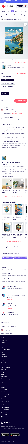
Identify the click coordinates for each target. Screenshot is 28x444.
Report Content (5, 322)
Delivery (3, 385)
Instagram (6, 407)
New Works (4, 345)
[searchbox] (14, 253)
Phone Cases (23, 11)
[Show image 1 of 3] (12, 59)
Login (2, 352)
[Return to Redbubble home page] (8, 6)
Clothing (9, 11)
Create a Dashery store (7, 379)
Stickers (17, 11)
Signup (3, 354)
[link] (7, 258)
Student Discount (5, 349)
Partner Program (5, 367)
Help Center (4, 389)
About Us (3, 362)
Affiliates (3, 369)
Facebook (6, 409)
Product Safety (5, 394)
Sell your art (4, 372)
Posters (4, 267)
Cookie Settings (5, 401)
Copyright (3, 396)
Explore (3, 11)
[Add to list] (25, 24)
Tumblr (5, 414)
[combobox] (22, 6)
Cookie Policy (21, 428)
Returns (3, 387)
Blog (2, 347)
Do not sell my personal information (9, 428)
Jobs (2, 374)
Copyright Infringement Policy (9, 326)
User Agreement (4, 426)
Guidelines (3, 392)
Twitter (5, 412)
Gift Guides (4, 340)
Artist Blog (4, 376)
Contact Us (4, 399)
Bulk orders (4, 356)
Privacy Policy (12, 426)
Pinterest (6, 416)
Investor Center (5, 365)
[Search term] (26, 6)
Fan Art (3, 342)
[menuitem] (3, 11)
